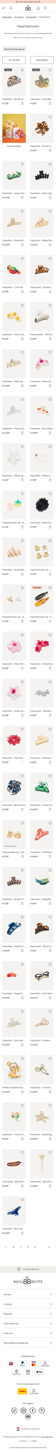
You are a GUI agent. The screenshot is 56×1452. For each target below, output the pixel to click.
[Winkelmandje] (52, 8)
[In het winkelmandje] (22, 103)
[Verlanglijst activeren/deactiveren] (22, 70)
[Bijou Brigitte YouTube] (28, 1416)
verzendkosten (47, 1437)
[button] (38, 8)
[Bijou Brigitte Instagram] (23, 1411)
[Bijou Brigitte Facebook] (32, 1411)
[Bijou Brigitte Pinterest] (41, 1411)
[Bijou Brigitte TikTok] (14, 1411)
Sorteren (42, 60)
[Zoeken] (10, 8)
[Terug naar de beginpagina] (28, 8)
